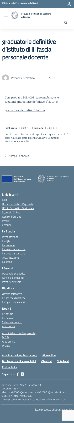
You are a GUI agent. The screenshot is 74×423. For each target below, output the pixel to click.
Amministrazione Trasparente (18, 333)
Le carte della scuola (13, 253)
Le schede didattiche (14, 298)
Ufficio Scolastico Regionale (17, 204)
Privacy (6, 346)
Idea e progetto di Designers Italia (53, 409)
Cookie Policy (9, 367)
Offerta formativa (12, 294)
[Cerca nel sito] (65, 23)
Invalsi (5, 221)
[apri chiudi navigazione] (6, 15)
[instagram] (22, 374)
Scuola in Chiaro (11, 212)
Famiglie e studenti (13, 278)
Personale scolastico (13, 273)
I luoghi (6, 241)
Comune (7, 225)
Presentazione (10, 237)
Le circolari (8, 318)
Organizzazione (10, 257)
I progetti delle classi (13, 302)
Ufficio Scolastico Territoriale (18, 208)
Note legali (63, 361)
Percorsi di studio (11, 282)
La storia (7, 262)
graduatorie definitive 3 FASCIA (25, 110)
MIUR (5, 200)
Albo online (8, 326)
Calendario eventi (12, 322)
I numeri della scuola (13, 249)
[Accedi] (69, 4)
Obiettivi (46, 361)
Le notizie (7, 314)
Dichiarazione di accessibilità (19, 361)
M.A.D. (5, 337)
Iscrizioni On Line (11, 216)
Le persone (8, 245)
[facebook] (17, 374)
